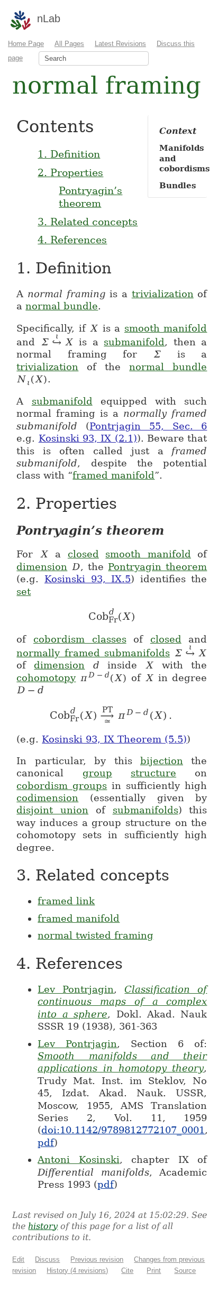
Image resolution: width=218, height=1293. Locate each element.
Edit (18, 1259)
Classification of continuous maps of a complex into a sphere (122, 1002)
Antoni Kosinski (79, 1159)
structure (153, 772)
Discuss (47, 1259)
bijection (161, 760)
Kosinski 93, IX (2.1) (88, 438)
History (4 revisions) (77, 1270)
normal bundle (61, 305)
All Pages (69, 44)
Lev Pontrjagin (76, 989)
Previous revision (96, 1259)
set (23, 591)
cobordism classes (79, 639)
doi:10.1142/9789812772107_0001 (123, 1129)
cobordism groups (61, 785)
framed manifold (113, 475)
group (97, 772)
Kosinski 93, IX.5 (87, 578)
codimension (47, 797)
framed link (66, 900)
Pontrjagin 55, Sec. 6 (148, 426)
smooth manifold (165, 328)
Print (154, 1270)
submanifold (134, 341)
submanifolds (145, 809)
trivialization (163, 293)
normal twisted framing (95, 935)
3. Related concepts (88, 221)
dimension (41, 566)
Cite (127, 1270)
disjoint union (52, 809)
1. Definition (69, 154)
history (43, 1226)
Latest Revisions (120, 44)
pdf (46, 1142)
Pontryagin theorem (157, 566)
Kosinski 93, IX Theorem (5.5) (114, 739)
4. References (72, 239)
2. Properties (70, 172)
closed (83, 554)
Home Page (26, 44)
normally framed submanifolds (93, 652)
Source (185, 1270)
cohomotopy (46, 677)
